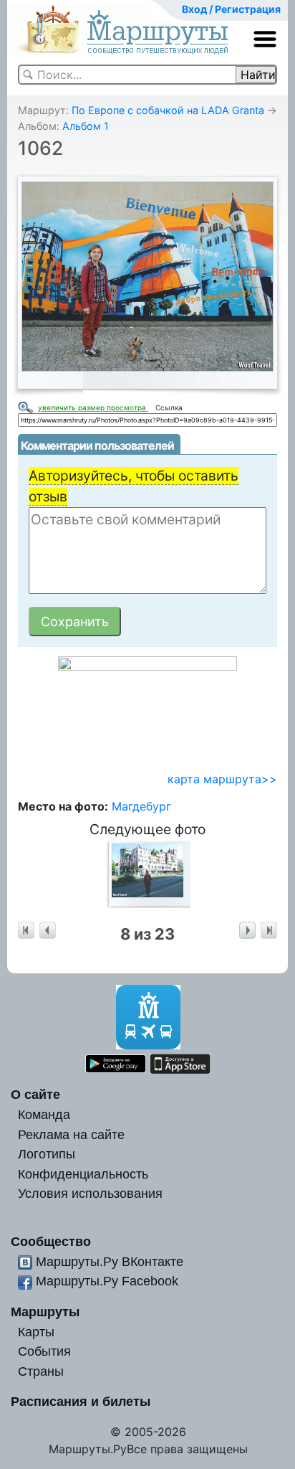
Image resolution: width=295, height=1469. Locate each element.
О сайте (35, 1094)
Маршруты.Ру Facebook (107, 1280)
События (44, 1351)
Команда (44, 1114)
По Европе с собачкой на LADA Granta (168, 110)
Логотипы (46, 1153)
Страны (41, 1371)
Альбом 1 (85, 126)
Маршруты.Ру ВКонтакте (109, 1261)
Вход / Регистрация (231, 9)
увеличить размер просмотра (93, 407)
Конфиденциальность (83, 1173)
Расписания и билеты (80, 1401)
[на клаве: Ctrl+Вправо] (247, 931)
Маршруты (45, 1311)
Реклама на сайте (71, 1134)
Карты (36, 1331)
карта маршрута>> (222, 779)
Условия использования (90, 1193)
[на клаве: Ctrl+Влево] (47, 931)
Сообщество (51, 1241)
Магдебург (141, 806)
